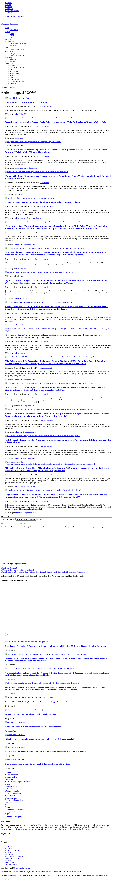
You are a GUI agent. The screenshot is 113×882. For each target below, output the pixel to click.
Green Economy (11, 775)
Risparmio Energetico (14, 800)
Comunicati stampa (12, 11)
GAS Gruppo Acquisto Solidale (18, 781)
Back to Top (5, 879)
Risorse (7, 32)
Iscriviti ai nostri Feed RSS (14, 16)
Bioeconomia (10, 42)
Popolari (8, 634)
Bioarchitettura (10, 61)
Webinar (13, 46)
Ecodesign (9, 58)
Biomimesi (13, 59)
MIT (7, 814)
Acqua (12, 75)
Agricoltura (14, 71)
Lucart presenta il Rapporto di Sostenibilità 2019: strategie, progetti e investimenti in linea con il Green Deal (45, 751)
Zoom (12, 38)
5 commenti (44, 156)
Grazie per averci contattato (14, 856)
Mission (8, 5)
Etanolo (8, 784)
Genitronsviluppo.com (8, 87)
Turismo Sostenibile (17, 81)
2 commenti (44, 394)
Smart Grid (13, 65)
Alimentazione (15, 73)
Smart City (9, 63)
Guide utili (39, 218)
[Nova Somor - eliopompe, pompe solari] (15, 523)
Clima (12, 77)
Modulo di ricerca (9, 519)
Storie (12, 34)
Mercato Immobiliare (17, 50)
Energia (12, 54)
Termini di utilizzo (11, 864)
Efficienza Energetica (14, 816)
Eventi (12, 36)
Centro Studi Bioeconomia (19, 44)
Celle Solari (10, 795)
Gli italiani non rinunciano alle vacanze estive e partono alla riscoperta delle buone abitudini (39, 739)
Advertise (8, 13)
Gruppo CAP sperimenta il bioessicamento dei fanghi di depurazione (30, 714)
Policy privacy (10, 862)
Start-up (8, 40)
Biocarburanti (10, 802)
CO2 (7, 805)
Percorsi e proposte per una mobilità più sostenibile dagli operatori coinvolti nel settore (37, 764)
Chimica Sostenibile (17, 56)
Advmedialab (66, 875)
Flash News (14, 30)
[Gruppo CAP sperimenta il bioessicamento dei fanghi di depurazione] (30, 710)
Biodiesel (9, 779)
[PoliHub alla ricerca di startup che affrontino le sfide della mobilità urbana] (15, 722)
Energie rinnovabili (29, 244)
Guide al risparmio (30, 168)
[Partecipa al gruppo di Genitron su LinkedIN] (17, 570)
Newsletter (9, 9)
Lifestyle (13, 83)
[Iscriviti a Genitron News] (10, 568)
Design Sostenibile (12, 791)
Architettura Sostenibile (14, 809)
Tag (6, 638)
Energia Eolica (11, 777)
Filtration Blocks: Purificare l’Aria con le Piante (26, 102)
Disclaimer (9, 854)
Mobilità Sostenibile (17, 67)
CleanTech (9, 52)
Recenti (8, 636)
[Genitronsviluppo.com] (9, 24)
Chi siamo (8, 3)
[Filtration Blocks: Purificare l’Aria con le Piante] (17, 98)
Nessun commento (46, 106)
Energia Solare (11, 812)
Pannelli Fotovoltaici (13, 786)
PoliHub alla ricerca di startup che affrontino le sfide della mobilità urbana (33, 727)
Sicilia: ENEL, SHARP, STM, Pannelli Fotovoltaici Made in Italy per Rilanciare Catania (38, 702)
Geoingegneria (15, 79)
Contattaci (8, 7)
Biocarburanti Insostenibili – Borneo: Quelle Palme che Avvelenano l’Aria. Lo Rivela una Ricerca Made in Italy (55, 122)
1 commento (44, 126)
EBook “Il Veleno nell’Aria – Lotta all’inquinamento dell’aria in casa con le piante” (43, 202)
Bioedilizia (9, 788)
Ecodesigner (10, 772)
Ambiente (8, 69)
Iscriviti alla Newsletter (13, 858)
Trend (7, 48)
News (7, 28)
